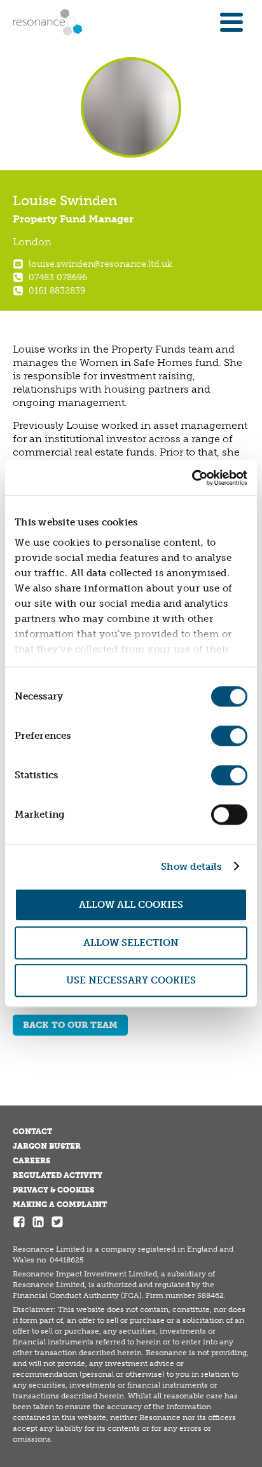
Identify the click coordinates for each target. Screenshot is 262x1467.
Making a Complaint (60, 1204)
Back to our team (70, 1025)
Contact (32, 1131)
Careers (31, 1160)
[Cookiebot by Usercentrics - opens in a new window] (191, 478)
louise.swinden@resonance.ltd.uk (100, 264)
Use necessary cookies (131, 980)
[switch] (229, 736)
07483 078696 (58, 277)
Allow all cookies (131, 904)
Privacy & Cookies (53, 1190)
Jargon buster (47, 1146)
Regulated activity (57, 1175)
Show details (191, 866)
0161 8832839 (57, 290)
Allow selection (131, 943)
